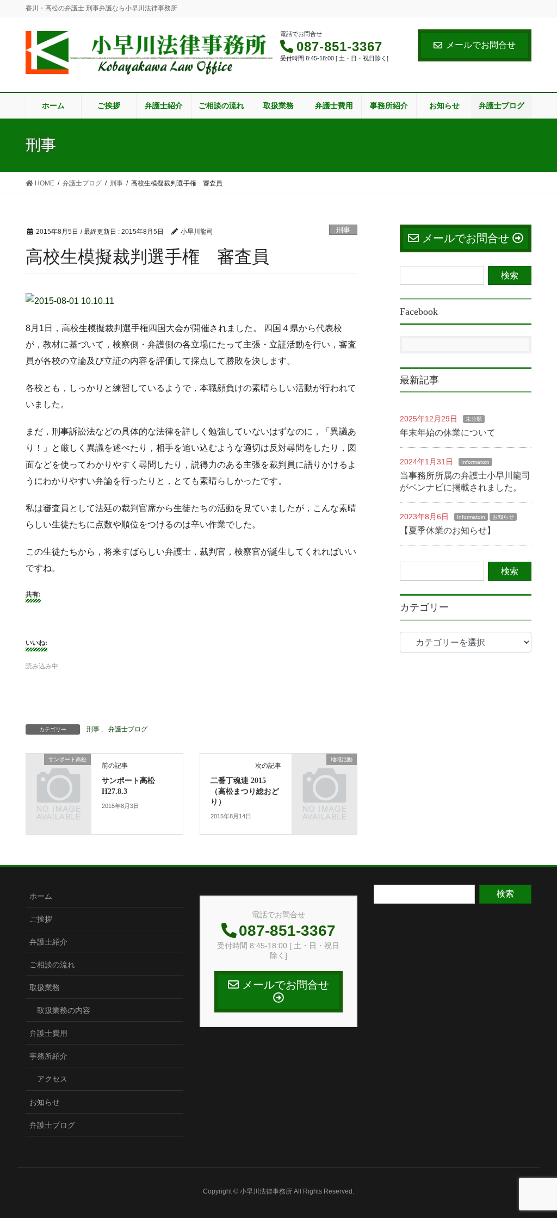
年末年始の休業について (448, 432)
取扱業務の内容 (63, 1010)
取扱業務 (44, 987)
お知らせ (503, 517)
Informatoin (475, 462)
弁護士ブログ (127, 729)
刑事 (343, 230)
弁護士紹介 (48, 941)
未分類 (474, 419)
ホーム (40, 896)
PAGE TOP (533, 1172)
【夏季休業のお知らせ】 (448, 530)
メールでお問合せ (481, 44)
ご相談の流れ (52, 964)
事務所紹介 (48, 1056)
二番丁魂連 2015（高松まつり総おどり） (245, 791)
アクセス (52, 1078)
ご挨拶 (40, 919)
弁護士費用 (48, 1033)
